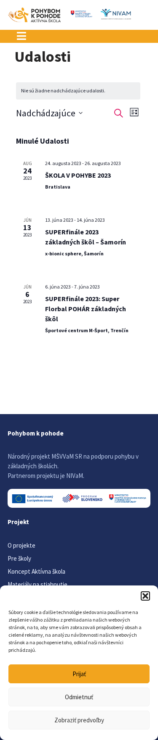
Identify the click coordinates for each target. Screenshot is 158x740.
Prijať (79, 674)
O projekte (21, 545)
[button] (145, 596)
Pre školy (19, 558)
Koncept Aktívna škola (36, 571)
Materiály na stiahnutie (37, 584)
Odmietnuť (79, 697)
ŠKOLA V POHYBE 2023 (78, 175)
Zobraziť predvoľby (79, 720)
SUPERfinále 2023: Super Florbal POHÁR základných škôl (85, 308)
